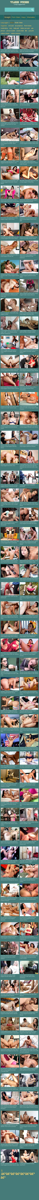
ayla (32, 28)
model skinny (4, 28)
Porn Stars (16, 17)
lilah (26, 31)
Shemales (31, 17)
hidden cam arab (25, 28)
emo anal (11, 25)
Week (20, 22)
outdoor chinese (5, 33)
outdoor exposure (15, 33)
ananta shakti (20, 31)
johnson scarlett (10, 31)
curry (10, 28)
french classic (27, 25)
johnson (3, 31)
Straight (7, 17)
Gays (23, 17)
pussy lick (31, 31)
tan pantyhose (19, 25)
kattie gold (16, 28)
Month (16, 22)
